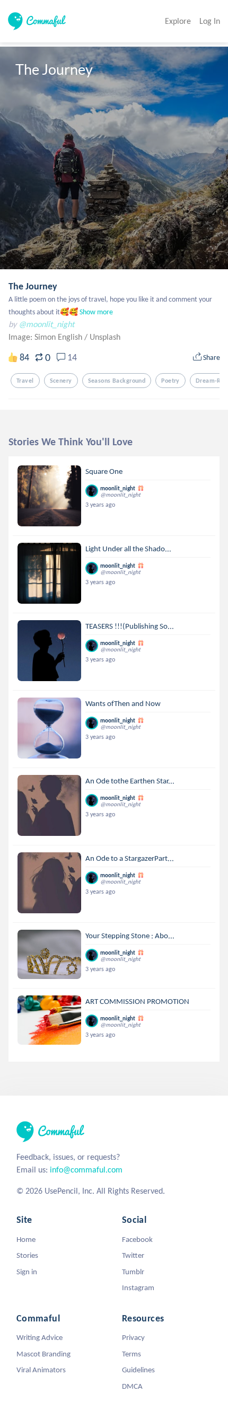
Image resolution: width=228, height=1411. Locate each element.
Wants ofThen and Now (123, 703)
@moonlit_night (46, 324)
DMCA (132, 1386)
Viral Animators (41, 1369)
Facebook (137, 1239)
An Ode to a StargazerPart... (129, 858)
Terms (131, 1354)
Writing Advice (39, 1337)
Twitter (133, 1255)
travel (25, 380)
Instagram (138, 1287)
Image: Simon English (46, 337)
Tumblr (133, 1271)
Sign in (26, 1271)
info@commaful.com (86, 1170)
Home (26, 1239)
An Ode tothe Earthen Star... (129, 781)
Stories (27, 1255)
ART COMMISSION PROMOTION (137, 1001)
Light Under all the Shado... (128, 548)
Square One (103, 471)
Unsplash (105, 337)
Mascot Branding (43, 1354)
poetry (170, 380)
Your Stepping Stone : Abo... (129, 935)
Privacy (133, 1337)
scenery (61, 380)
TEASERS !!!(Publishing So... (129, 626)
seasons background (117, 380)
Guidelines (138, 1369)
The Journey (32, 286)
